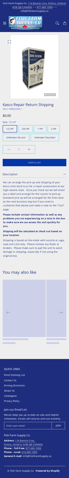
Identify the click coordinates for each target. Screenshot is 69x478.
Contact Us (10, 380)
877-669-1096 (44, 7)
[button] (6, 23)
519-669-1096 (29, 452)
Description (10, 174)
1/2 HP (10, 128)
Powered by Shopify (48, 470)
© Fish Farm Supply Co (20, 470)
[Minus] (9, 149)
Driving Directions (14, 385)
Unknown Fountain (45, 137)
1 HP (40, 128)
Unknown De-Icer (16, 137)
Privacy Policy (12, 401)
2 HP (53, 128)
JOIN (58, 425)
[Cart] (64, 23)
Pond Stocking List (14, 375)
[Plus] (29, 149)
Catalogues (10, 395)
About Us (9, 390)
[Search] (57, 23)
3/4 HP (25, 128)
